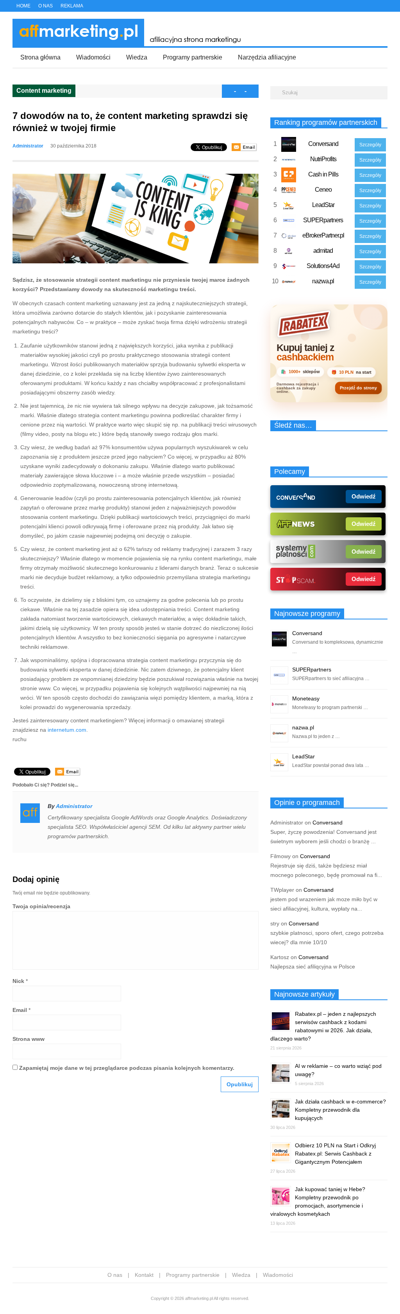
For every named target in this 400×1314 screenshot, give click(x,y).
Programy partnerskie (192, 57)
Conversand (323, 143)
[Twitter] (359, 6)
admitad (323, 250)
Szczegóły (370, 145)
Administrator (27, 146)
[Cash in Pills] (288, 176)
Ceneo (323, 189)
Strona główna (40, 57)
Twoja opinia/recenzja (41, 906)
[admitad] (288, 253)
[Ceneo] (288, 192)
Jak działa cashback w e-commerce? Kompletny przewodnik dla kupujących (340, 1109)
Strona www (28, 1039)
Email (19, 1010)
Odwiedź (364, 496)
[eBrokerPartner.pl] (288, 237)
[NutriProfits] (288, 161)
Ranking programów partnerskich (325, 122)
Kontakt (144, 1275)
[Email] (244, 147)
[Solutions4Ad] (288, 268)
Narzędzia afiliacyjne (267, 57)
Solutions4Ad (323, 266)
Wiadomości (93, 57)
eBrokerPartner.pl (323, 235)
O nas (45, 6)
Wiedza (136, 57)
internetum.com (67, 730)
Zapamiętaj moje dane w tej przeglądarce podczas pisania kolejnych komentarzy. (126, 1068)
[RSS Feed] (385, 6)
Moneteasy (306, 698)
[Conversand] (288, 146)
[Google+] (376, 6)
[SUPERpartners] (288, 222)
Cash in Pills (323, 174)
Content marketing (43, 90)
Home (23, 6)
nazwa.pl (323, 281)
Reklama (72, 6)
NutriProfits (323, 159)
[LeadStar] (288, 207)
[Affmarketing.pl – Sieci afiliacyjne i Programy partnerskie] (129, 44)
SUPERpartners (323, 220)
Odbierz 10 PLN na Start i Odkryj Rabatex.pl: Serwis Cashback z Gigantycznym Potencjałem (335, 1153)
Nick (18, 981)
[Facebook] (367, 6)
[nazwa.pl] (288, 283)
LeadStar (323, 205)
